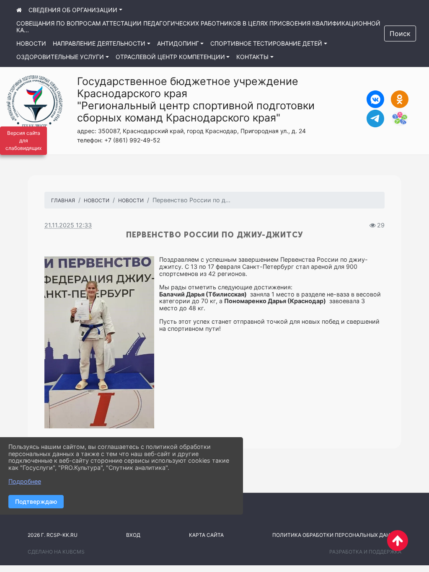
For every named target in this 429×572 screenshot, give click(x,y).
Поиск (400, 33)
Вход (133, 535)
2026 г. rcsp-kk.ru (53, 535)
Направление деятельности (99, 43)
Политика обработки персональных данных (336, 535)
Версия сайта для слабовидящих (23, 140)
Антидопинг (178, 43)
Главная (63, 200)
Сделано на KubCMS (56, 552)
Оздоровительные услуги (60, 56)
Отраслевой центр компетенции (170, 56)
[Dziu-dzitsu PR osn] (99, 342)
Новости (131, 200)
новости (31, 43)
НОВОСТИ (96, 200)
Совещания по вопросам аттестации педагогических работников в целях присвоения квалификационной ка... (198, 26)
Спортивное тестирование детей (266, 43)
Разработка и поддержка (365, 552)
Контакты (252, 56)
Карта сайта (206, 535)
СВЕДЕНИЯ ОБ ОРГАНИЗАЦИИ (72, 9)
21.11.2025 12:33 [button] (68, 225)
